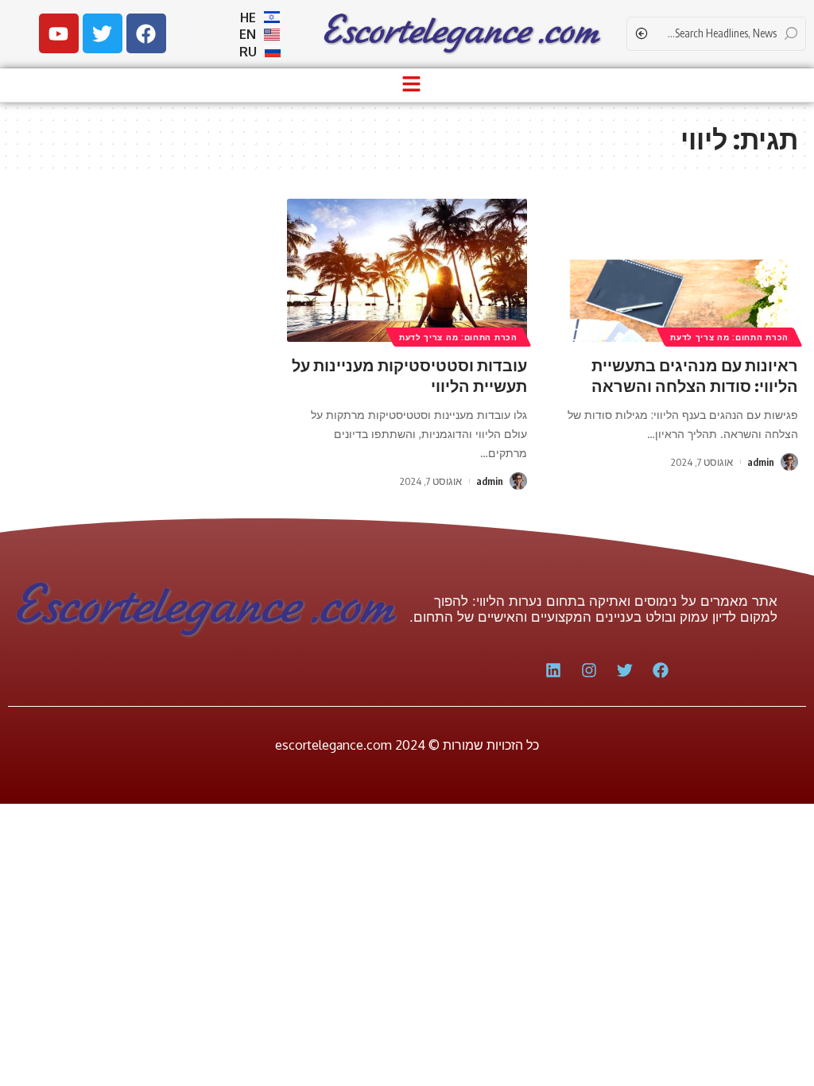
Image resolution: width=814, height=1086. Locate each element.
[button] (411, 85)
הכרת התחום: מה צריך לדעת (729, 337)
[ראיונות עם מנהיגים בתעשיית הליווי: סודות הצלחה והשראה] (678, 271)
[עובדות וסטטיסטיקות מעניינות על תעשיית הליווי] (406, 271)
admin (760, 462)
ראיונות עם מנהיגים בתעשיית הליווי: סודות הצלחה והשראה (694, 375)
